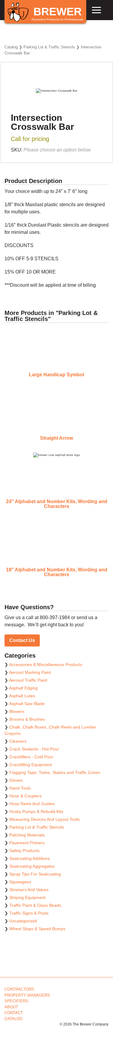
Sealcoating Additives (29, 858)
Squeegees (20, 881)
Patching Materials (27, 835)
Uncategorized (23, 920)
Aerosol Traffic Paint (28, 680)
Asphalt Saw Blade (27, 703)
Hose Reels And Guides (32, 803)
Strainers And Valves (29, 889)
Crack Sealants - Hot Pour (34, 749)
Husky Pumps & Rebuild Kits (36, 811)
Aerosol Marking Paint (30, 672)
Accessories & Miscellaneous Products (45, 664)
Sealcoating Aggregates (32, 866)
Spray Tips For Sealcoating (35, 874)
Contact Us (22, 640)
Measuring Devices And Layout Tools (44, 819)
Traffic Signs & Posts (29, 913)
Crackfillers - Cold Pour (31, 756)
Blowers (16, 711)
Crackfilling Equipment (30, 764)
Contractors (19, 989)
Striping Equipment (27, 897)
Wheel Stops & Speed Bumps (37, 928)
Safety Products (24, 850)
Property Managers (27, 995)
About (11, 1007)
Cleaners (18, 741)
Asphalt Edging (23, 688)
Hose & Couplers (25, 795)
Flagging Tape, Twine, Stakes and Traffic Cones (54, 772)
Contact (14, 1012)
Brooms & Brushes (27, 719)
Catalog (11, 47)
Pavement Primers (27, 842)
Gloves (16, 780)
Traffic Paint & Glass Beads (35, 905)
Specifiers (16, 1001)
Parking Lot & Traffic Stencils (49, 47)
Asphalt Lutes (22, 695)
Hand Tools (20, 788)
